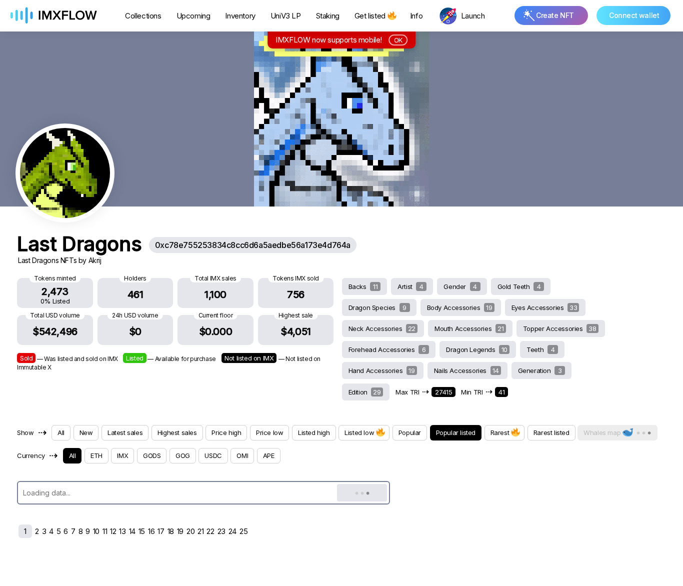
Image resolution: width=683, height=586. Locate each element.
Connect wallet (634, 15)
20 (190, 531)
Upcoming (193, 15)
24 (232, 531)
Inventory (240, 15)
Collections (143, 15)
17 (161, 531)
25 (244, 531)
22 (210, 531)
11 (104, 531)
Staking (328, 15)
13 (122, 531)
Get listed (370, 15)
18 (171, 531)
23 (222, 531)
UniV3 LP (285, 15)
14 (132, 531)
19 (180, 531)
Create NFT (555, 15)
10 (96, 531)
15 (141, 531)
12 (113, 531)
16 (151, 531)
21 (201, 531)
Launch (473, 15)
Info (416, 15)
